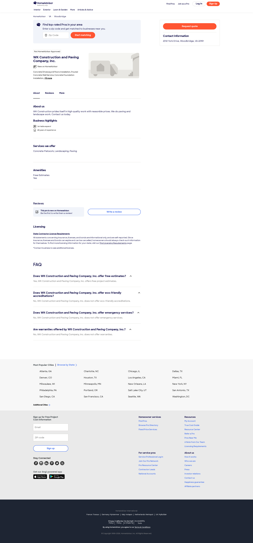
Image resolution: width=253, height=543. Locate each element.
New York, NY (179, 384)
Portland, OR (91, 390)
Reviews (49, 93)
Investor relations (192, 474)
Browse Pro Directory (148, 425)
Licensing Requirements (195, 446)
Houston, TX (90, 377)
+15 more (48, 78)
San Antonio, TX (180, 390)
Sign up (51, 448)
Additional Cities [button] (40, 405)
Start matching (83, 35)
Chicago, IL (134, 371)
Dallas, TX (177, 371)
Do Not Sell (128, 522)
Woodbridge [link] (60, 16)
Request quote (190, 26)
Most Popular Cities (43, 365)
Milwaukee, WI (47, 384)
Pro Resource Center (148, 465)
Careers (188, 465)
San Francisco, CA (93, 396)
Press (186, 469)
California (119, 522)
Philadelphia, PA (48, 390)
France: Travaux (92, 514)
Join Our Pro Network (148, 461)
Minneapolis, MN (92, 384)
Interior (37, 10)
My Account (190, 421)
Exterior (47, 10)
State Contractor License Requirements (51, 234)
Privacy (111, 522)
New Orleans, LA (137, 384)
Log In (199, 3)
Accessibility (140, 522)
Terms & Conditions (142, 527)
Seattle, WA (134, 396)
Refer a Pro (189, 434)
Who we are (190, 461)
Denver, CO (46, 377)
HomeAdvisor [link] (39, 16)
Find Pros (143, 421)
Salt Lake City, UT (137, 390)
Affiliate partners (192, 486)
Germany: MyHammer (110, 514)
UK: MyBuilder (161, 514)
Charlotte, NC (91, 371)
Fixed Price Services (148, 429)
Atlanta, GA (46, 371)
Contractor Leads (147, 469)
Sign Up (213, 3)
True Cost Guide (191, 425)
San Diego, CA (47, 396)
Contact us (189, 478)
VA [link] (50, 16)
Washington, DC (180, 396)
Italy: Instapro (127, 514)
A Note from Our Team (194, 442)
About (36, 93)
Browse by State (66, 364)
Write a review (114, 211)
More (72, 10)
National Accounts (147, 474)
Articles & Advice (85, 10)
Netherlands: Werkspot (144, 514)
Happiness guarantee (194, 482)
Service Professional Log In (151, 457)
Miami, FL (177, 377)
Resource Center (192, 429)
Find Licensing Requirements (113, 243)
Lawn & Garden (60, 10)
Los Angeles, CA (136, 377)
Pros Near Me (190, 438)
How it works (190, 457)
